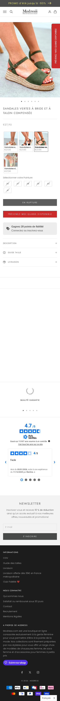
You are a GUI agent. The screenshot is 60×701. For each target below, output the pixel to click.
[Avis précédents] (5, 462)
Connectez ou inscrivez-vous (27, 230)
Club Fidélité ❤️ (11, 581)
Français (46, 698)
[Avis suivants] (54, 462)
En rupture (30, 202)
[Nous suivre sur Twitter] (30, 672)
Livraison (8, 568)
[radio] (10, 142)
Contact (7, 606)
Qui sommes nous (13, 596)
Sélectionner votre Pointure (17, 177)
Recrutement (10, 611)
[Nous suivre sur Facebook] (22, 672)
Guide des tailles (12, 563)
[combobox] (48, 698)
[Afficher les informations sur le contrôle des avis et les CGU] (49, 441)
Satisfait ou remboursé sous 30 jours (23, 601)
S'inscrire (30, 536)
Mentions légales (12, 616)
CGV (5, 557)
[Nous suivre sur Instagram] (38, 672)
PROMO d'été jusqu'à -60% (27, 3)
